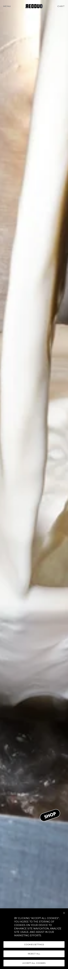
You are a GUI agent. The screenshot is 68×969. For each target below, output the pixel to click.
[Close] (64, 913)
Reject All (34, 953)
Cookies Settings (34, 944)
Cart (62, 6)
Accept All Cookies (33, 963)
